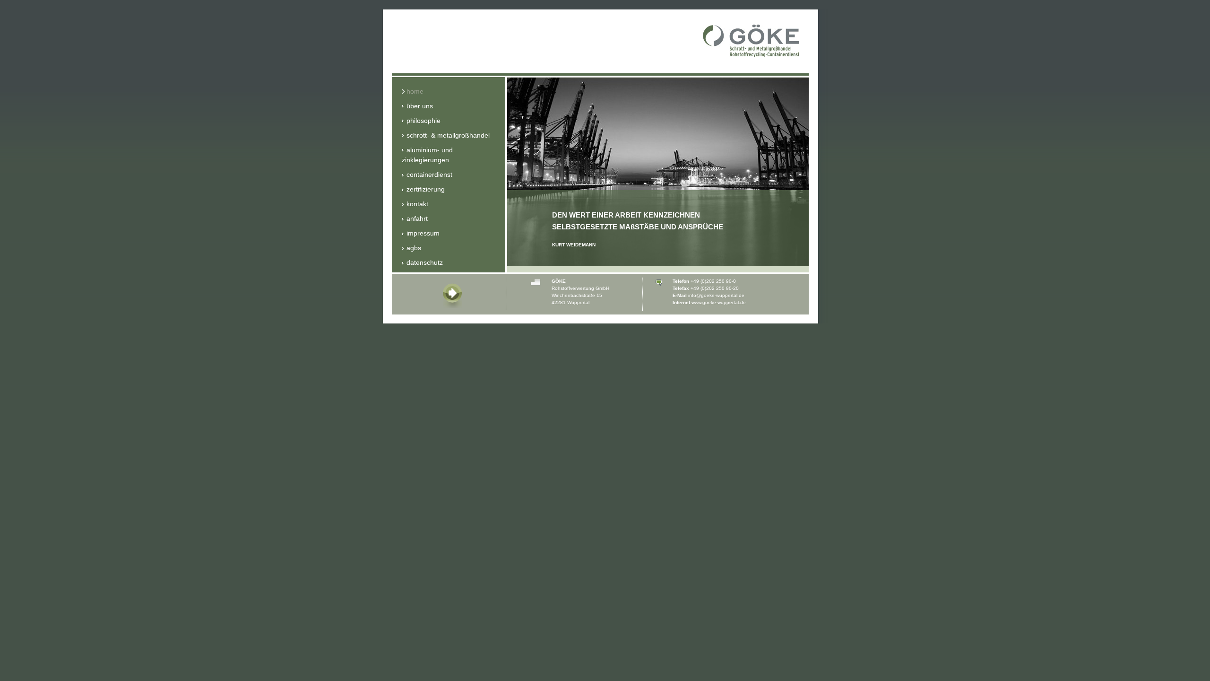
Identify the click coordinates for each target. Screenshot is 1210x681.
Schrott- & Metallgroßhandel (448, 135)
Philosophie (423, 120)
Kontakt (417, 204)
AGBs (413, 248)
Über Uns (419, 106)
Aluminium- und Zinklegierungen (427, 155)
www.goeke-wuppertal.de (718, 302)
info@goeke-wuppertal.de (716, 295)
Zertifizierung (425, 189)
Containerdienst (429, 174)
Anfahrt (417, 218)
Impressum (423, 233)
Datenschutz (424, 262)
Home (415, 91)
